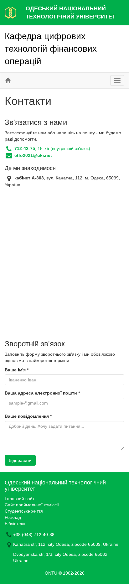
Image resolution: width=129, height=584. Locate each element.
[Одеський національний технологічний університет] (10, 12)
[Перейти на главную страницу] (7, 80)
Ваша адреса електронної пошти (42, 392)
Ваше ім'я (16, 369)
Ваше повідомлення (28, 416)
